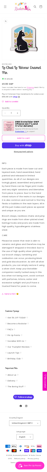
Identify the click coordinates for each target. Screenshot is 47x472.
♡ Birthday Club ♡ (14, 358)
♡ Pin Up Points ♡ (13, 335)
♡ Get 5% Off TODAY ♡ (16, 317)
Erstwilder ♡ (21, 131)
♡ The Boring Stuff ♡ (15, 386)
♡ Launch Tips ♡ (13, 353)
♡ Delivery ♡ (11, 380)
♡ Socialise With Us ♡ (16, 341)
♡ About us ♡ (12, 375)
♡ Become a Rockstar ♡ (17, 323)
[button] (5, 7)
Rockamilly (17, 455)
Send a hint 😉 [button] (12, 294)
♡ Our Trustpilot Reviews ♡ (18, 347)
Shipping (30, 87)
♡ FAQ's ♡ (10, 329)
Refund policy (19, 459)
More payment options (23, 151)
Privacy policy (33, 459)
